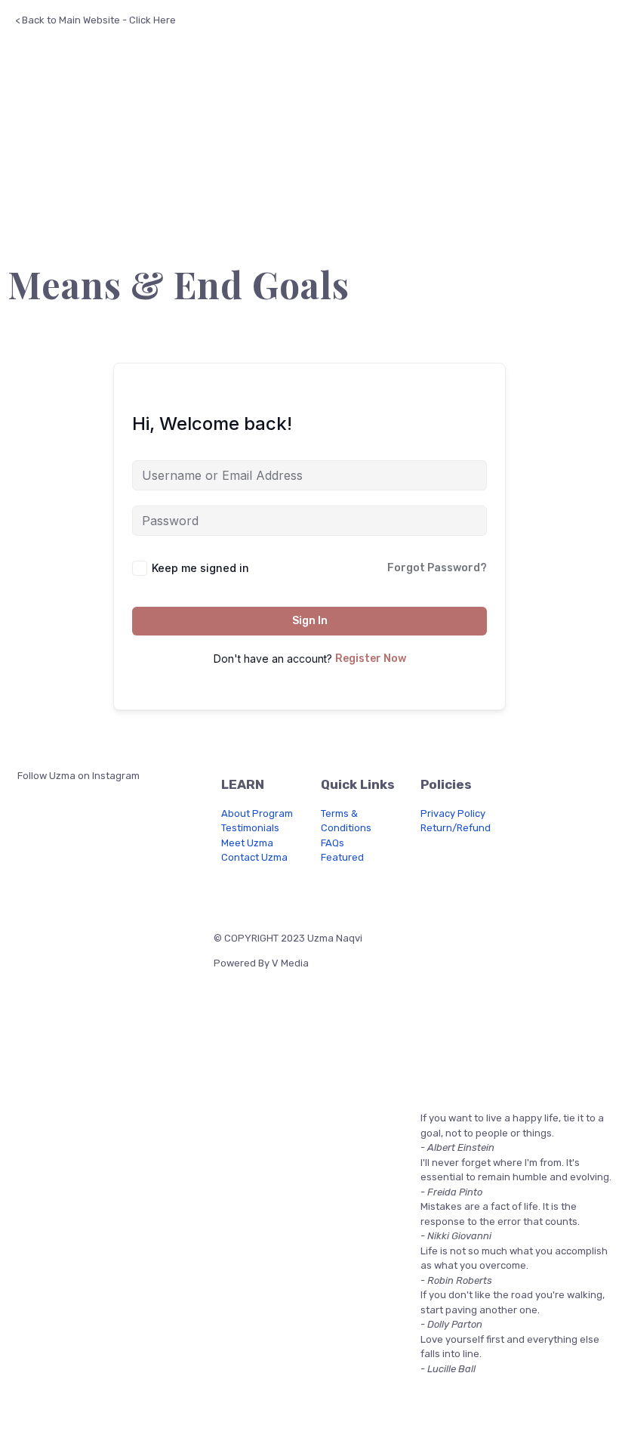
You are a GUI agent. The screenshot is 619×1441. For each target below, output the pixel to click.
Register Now (370, 658)
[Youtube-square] (312, 895)
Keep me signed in (200, 567)
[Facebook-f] (232, 895)
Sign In (310, 620)
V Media (290, 963)
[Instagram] (272, 895)
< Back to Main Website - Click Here (95, 20)
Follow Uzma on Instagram (77, 775)
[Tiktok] (352, 895)
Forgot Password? (437, 567)
